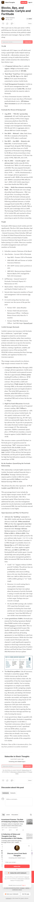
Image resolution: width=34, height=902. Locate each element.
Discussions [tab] (15, 814)
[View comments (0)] (7, 23)
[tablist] (8, 793)
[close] (29, 845)
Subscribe (24, 2)
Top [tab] (3, 814)
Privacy (22, 888)
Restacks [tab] (12, 793)
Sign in (30, 2)
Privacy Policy (19, 880)
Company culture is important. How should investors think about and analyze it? (12, 824)
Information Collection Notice (18, 772)
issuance (12, 626)
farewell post (28, 323)
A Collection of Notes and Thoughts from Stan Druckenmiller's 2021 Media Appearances (11, 836)
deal (2, 452)
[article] (17, 824)
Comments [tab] (5, 793)
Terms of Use (25, 770)
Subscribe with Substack (18, 873)
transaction (5, 450)
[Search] (31, 814)
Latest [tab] (8, 814)
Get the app (25, 894)
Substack (8, 898)
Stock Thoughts (10, 17)
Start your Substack (12, 894)
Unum (14, 450)
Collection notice (17, 889)
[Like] (3, 23)
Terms (27, 888)
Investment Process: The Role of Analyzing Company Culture (12, 820)
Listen (30, 18)
